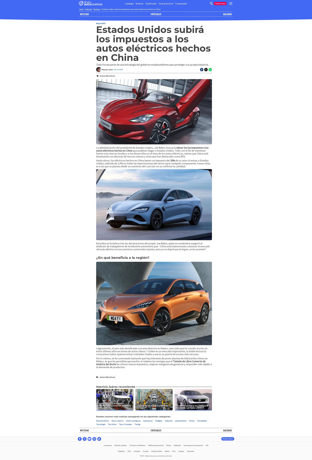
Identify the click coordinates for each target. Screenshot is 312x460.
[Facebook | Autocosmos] (80, 439)
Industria (101, 23)
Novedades (202, 421)
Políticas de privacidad (156, 445)
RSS (207, 445)
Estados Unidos (156, 451)
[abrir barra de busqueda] (211, 3)
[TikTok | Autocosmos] (99, 439)
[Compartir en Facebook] (201, 69)
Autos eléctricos (107, 76)
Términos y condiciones (137, 445)
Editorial (88, 9)
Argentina (121, 451)
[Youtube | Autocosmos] (89, 439)
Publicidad (177, 445)
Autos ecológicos (133, 421)
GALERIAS (227, 14)
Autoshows (148, 421)
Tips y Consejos (125, 424)
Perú (174, 451)
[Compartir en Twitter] (206, 69)
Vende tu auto (220, 4)
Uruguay (181, 451)
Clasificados (151, 3)
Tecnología (100, 424)
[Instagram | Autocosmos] (94, 439)
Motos (192, 421)
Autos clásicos (118, 421)
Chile (129, 451)
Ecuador (146, 451)
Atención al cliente (120, 445)
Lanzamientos (180, 421)
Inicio (81, 9)
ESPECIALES (156, 14)
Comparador (181, 3)
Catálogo (129, 3)
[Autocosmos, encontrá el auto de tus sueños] (90, 3)
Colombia (137, 451)
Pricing (168, 445)
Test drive (112, 424)
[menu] (231, 3)
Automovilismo (102, 421)
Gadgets (158, 421)
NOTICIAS (84, 14)
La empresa (108, 445)
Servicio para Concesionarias (193, 445)
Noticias (139, 3)
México (167, 451)
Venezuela (190, 451)
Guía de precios (166, 3)
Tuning (137, 424)
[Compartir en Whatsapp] (210, 69)
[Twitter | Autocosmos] (85, 439)
